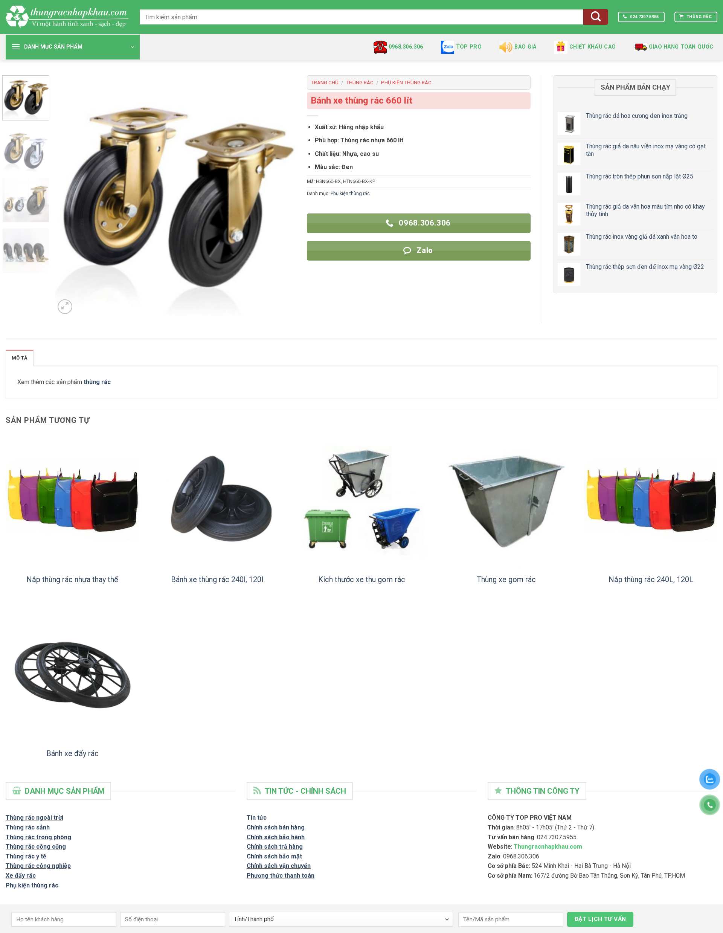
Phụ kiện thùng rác (406, 82)
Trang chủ (325, 82)
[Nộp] (595, 17)
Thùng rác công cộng (36, 846)
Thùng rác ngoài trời (34, 817)
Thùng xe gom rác (506, 579)
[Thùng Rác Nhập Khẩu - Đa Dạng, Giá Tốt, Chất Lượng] (67, 16)
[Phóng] (65, 306)
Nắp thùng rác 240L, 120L (651, 579)
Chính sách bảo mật (274, 856)
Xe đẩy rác (21, 875)
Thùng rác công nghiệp (38, 865)
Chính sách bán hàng (276, 827)
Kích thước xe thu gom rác (361, 579)
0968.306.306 (406, 47)
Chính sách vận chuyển (279, 865)
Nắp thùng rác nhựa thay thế (72, 579)
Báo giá (525, 47)
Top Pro (469, 47)
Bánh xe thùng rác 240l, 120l (217, 579)
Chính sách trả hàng (275, 846)
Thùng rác (360, 82)
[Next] (281, 195)
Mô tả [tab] (19, 358)
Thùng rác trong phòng (38, 837)
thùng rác (97, 382)
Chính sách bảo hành (276, 837)
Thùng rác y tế (26, 856)
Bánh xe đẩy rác (72, 753)
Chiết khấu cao (592, 47)
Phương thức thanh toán (280, 875)
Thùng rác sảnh (28, 827)
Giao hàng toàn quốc (681, 47)
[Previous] (69, 195)
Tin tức (257, 817)
